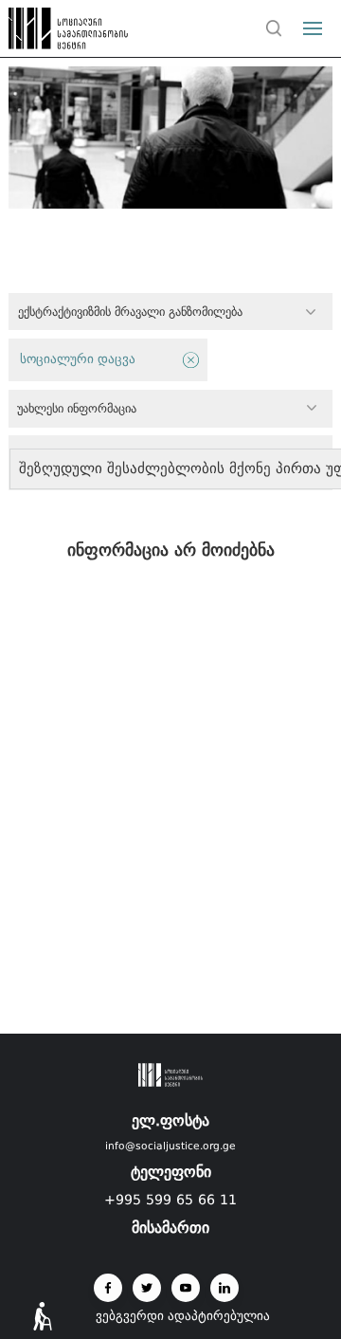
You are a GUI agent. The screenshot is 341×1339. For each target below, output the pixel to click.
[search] (274, 28)
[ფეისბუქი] (108, 1288)
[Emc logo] (49, 33)
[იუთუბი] (185, 1288)
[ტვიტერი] (147, 1288)
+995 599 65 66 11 (170, 1199)
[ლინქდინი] (224, 1288)
